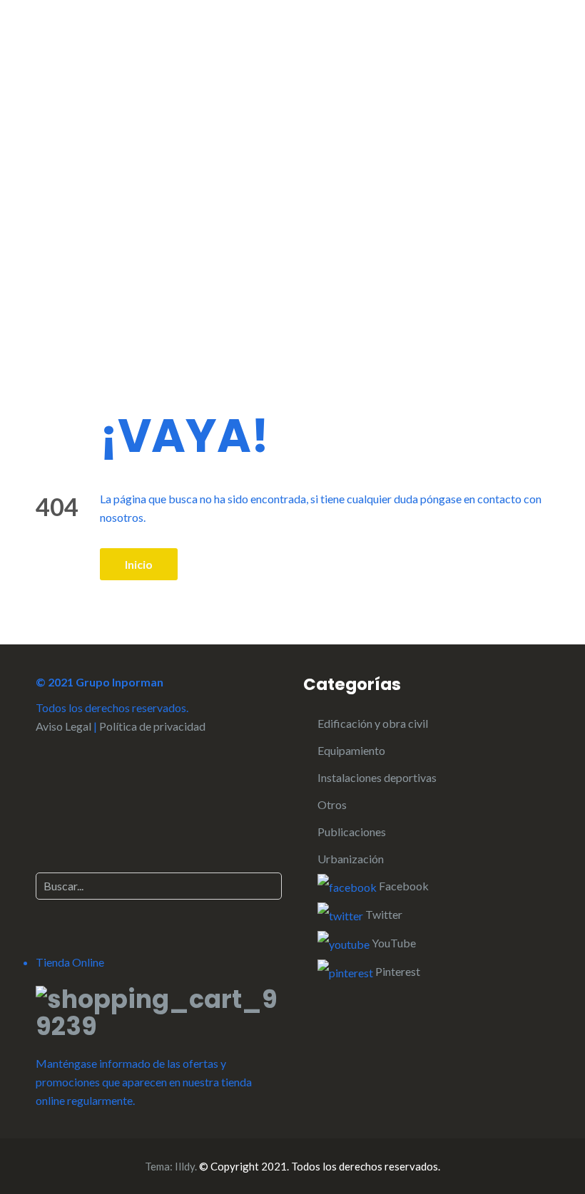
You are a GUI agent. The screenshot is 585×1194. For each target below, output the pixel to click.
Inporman (106, 67)
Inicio (139, 564)
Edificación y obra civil (372, 723)
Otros (332, 804)
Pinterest (396, 971)
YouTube (393, 942)
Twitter (382, 914)
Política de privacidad (152, 726)
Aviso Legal (63, 726)
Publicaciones (351, 831)
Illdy (185, 1166)
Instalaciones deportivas (377, 777)
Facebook (403, 885)
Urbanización (350, 858)
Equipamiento (351, 750)
